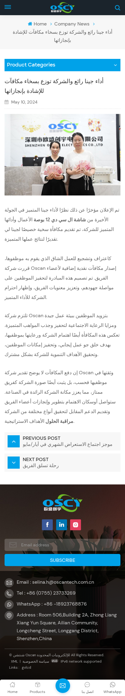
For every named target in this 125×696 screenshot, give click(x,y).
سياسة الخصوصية (35, 661)
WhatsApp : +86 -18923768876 (52, 604)
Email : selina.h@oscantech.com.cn (55, 582)
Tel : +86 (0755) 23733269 (46, 593)
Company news (72, 24)
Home (40, 24)
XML (14, 661)
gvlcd (26, 667)
